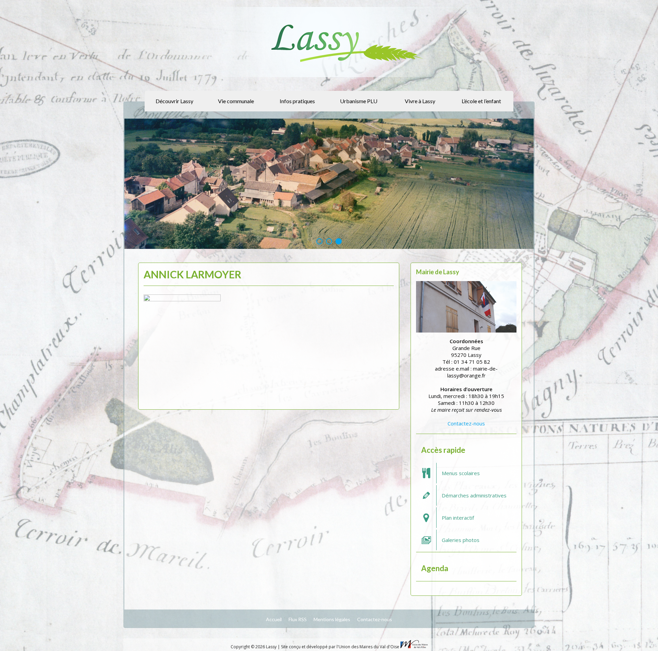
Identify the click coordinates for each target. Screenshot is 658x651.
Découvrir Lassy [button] (174, 101)
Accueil (274, 619)
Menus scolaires (461, 473)
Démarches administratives (474, 495)
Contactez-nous (466, 423)
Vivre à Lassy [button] (420, 101)
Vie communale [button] (236, 101)
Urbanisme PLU (358, 101)
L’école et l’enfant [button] (481, 101)
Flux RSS (298, 619)
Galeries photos (460, 540)
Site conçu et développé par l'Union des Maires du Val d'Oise (340, 647)
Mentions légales (332, 619)
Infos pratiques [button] (297, 101)
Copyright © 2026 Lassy (254, 647)
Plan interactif (458, 517)
